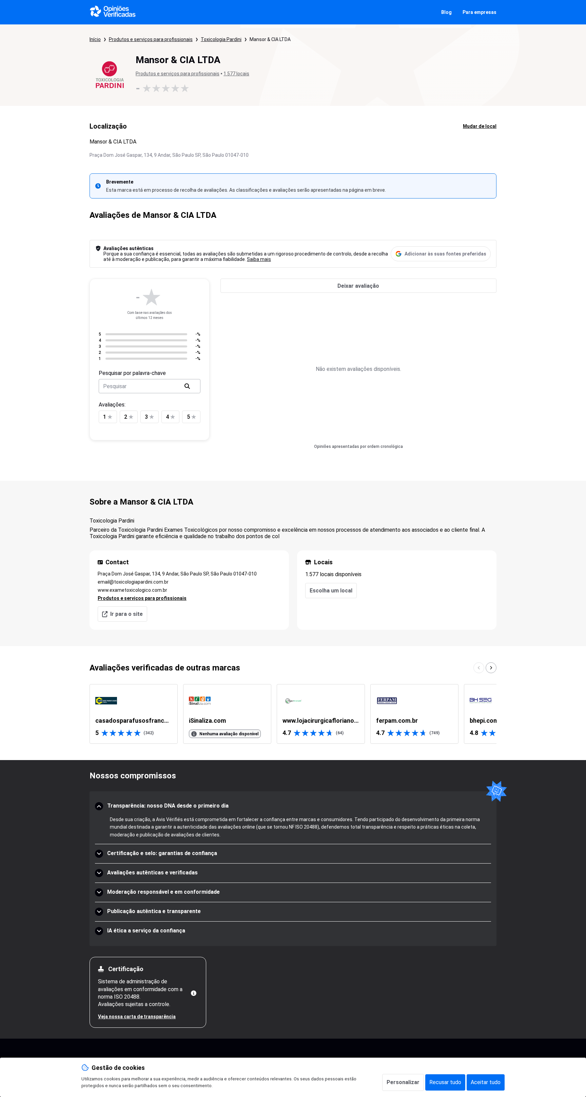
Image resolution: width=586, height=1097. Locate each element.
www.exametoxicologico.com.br (132, 590)
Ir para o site (126, 614)
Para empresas (479, 12)
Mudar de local (479, 126)
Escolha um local (331, 590)
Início (95, 39)
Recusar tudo (445, 1082)
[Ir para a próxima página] (491, 667)
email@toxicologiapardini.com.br (133, 582)
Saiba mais (259, 259)
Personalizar (403, 1082)
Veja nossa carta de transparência (137, 1016)
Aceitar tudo (486, 1082)
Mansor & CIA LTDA (270, 39)
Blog (446, 12)
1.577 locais (236, 73)
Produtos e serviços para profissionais (151, 39)
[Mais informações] (194, 993)
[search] (187, 386)
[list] (293, 714)
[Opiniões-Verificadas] (113, 12)
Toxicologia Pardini (221, 39)
